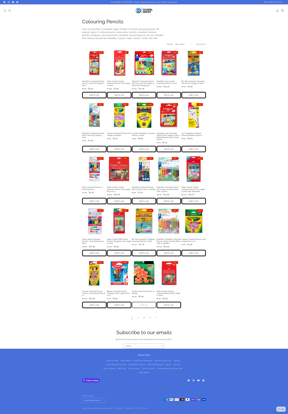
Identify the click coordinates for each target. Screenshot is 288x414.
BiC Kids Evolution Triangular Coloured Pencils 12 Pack (143, 240)
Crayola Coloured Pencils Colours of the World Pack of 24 (93, 293)
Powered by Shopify (105, 408)
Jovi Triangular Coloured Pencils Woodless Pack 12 (191, 134)
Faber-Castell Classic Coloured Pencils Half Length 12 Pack (168, 293)
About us (176, 364)
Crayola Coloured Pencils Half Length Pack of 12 (193, 240)
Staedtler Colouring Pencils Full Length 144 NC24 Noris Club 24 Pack (168, 189)
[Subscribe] (161, 346)
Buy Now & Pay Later (163, 361)
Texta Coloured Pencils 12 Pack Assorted (92, 188)
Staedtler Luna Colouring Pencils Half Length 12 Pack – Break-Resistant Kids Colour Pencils (168, 136)
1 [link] (131, 317)
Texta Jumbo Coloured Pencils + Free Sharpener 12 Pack (93, 241)
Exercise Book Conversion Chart (170, 368)
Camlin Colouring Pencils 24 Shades (143, 292)
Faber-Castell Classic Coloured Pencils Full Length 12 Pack (118, 83)
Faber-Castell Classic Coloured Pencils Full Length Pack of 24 (118, 189)
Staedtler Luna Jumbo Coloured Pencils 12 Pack (167, 82)
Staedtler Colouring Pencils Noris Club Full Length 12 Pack (93, 135)
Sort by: (170, 44)
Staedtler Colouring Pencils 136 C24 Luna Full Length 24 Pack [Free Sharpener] (143, 83)
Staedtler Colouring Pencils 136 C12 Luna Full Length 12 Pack (93, 83)
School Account (112, 361)
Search (168, 364)
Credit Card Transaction (143, 361)
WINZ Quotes (144, 372)
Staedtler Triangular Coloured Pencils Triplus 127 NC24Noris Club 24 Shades (169, 241)
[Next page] (156, 317)
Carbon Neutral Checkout (116, 364)
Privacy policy (130, 408)
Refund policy (118, 408)
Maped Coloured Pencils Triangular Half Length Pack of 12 (118, 293)
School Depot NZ (93, 408)
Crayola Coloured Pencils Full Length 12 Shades (119, 134)
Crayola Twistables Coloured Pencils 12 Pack (143, 134)
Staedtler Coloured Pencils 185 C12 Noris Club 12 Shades (143, 188)
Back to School (109, 368)
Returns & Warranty (155, 364)
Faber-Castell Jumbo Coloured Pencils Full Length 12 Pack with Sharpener (193, 189)
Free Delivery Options (137, 364)
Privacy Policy (134, 368)
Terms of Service (148, 368)
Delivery (177, 361)
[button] (4, 10)
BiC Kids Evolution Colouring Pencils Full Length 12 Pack (192, 82)
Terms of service (142, 408)
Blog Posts (122, 368)
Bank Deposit (126, 361)
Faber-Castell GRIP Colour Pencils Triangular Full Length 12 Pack (119, 241)
